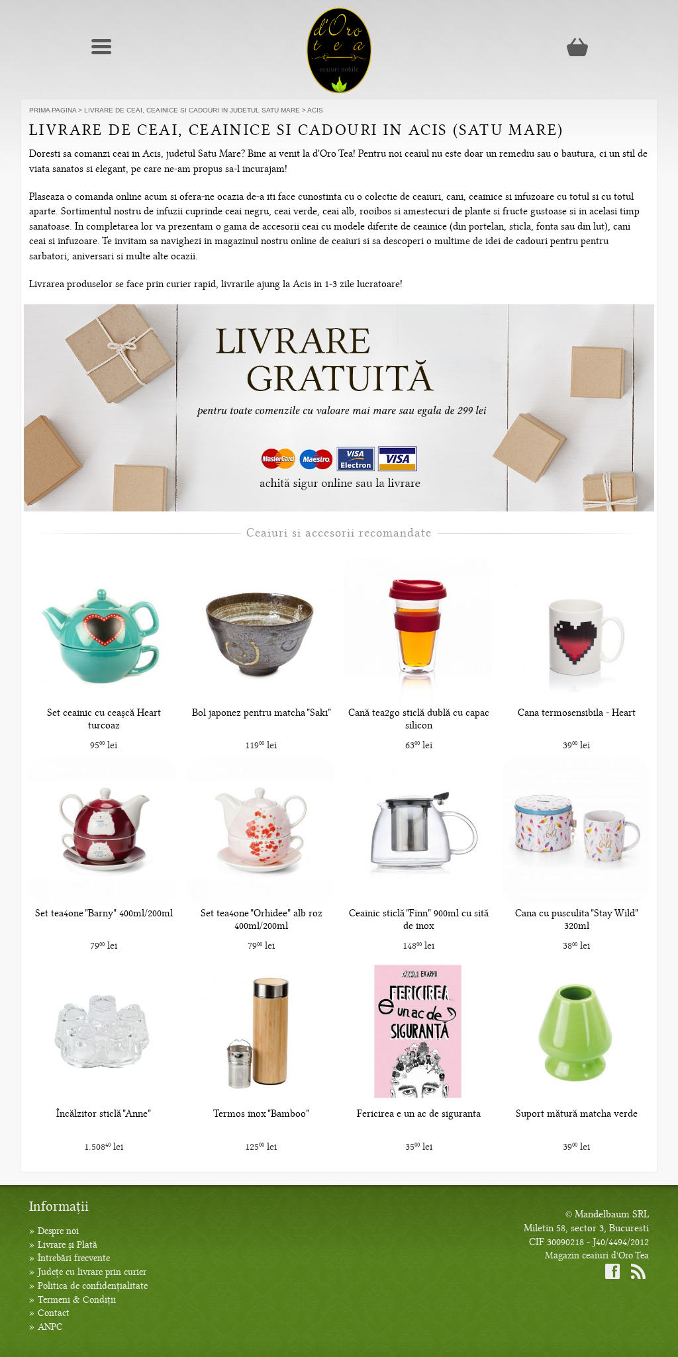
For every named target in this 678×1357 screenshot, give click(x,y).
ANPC (50, 1327)
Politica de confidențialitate (93, 1285)
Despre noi (58, 1231)
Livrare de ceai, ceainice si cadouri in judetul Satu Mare (192, 110)
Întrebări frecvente (74, 1258)
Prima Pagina (52, 110)
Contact (54, 1313)
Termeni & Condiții (77, 1299)
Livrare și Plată (67, 1244)
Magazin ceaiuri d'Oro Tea (597, 1255)
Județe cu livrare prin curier (92, 1272)
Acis (315, 110)
